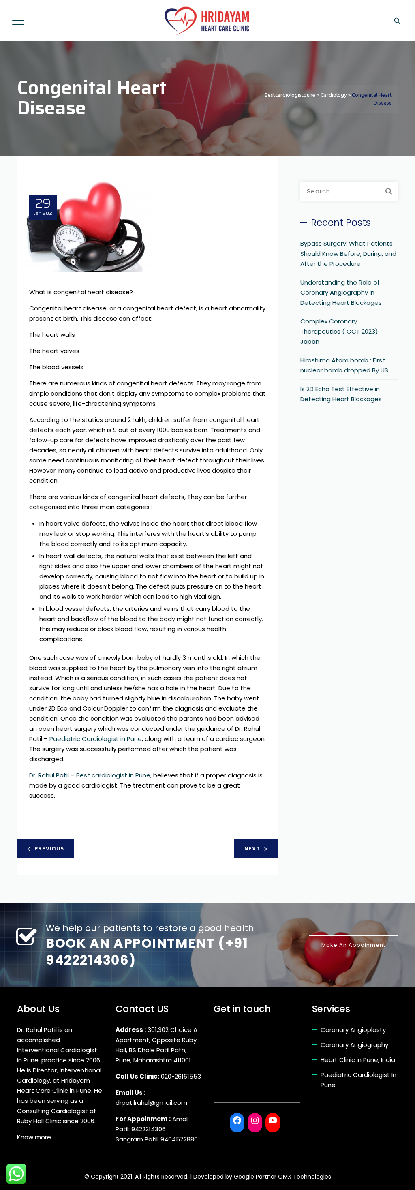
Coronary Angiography (354, 1044)
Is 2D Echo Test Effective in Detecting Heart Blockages (341, 394)
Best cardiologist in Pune (113, 775)
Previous (49, 848)
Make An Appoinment (353, 945)
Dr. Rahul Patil (49, 775)
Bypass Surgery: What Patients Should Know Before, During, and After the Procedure (348, 253)
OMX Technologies (304, 1177)
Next (252, 848)
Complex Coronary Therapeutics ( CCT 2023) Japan (339, 331)
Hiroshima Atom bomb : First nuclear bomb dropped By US (344, 365)
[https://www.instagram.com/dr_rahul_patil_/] (255, 1120)
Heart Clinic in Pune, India (358, 1059)
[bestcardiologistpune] (206, 20)
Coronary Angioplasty (353, 1029)
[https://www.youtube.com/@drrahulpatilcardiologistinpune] (272, 1120)
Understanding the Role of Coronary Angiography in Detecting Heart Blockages (341, 292)
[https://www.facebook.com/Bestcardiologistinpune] (237, 1120)
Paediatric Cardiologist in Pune (95, 738)
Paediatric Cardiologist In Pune (358, 1079)
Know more (34, 1137)
